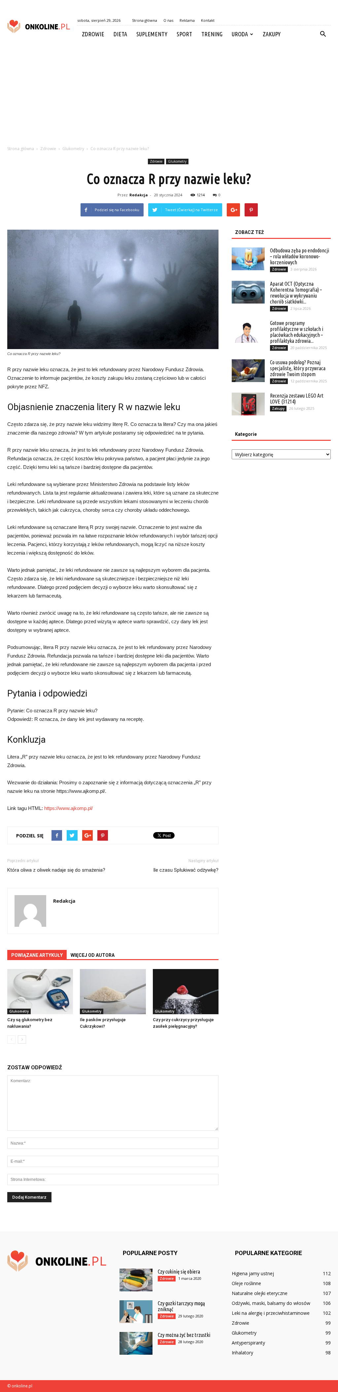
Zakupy (272, 34)
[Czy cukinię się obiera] (135, 1280)
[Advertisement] (169, 92)
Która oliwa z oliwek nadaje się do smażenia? (56, 870)
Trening (211, 34)
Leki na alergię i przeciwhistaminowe (271, 1313)
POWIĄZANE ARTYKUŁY (37, 955)
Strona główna (144, 20)
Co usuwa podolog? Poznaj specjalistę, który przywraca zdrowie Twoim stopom (297, 368)
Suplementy (151, 34)
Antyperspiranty (248, 1343)
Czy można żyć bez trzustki (184, 1335)
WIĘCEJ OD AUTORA (93, 955)
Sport (184, 34)
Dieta (120, 34)
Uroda (240, 34)
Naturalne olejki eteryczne (259, 1293)
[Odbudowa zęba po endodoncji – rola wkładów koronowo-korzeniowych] (248, 258)
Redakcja (138, 194)
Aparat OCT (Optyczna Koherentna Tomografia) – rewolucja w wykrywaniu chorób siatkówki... (296, 293)
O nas (168, 20)
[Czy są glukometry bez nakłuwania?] (40, 991)
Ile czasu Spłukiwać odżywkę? (186, 870)
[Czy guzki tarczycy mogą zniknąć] (135, 1311)
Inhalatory (242, 1352)
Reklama (187, 20)
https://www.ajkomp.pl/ (68, 808)
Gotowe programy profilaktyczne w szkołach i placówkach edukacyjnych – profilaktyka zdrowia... (296, 332)
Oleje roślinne (246, 1283)
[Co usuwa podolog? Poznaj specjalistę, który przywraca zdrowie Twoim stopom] (248, 370)
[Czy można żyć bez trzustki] (135, 1343)
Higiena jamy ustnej (253, 1273)
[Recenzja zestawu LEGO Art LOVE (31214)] (248, 404)
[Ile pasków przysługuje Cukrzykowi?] (113, 991)
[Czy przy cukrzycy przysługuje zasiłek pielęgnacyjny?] (186, 991)
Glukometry (177, 161)
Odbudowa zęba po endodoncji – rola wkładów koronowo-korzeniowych (299, 256)
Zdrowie (93, 34)
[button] (323, 34)
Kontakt (208, 20)
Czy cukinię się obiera (179, 1272)
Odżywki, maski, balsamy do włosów (271, 1303)
